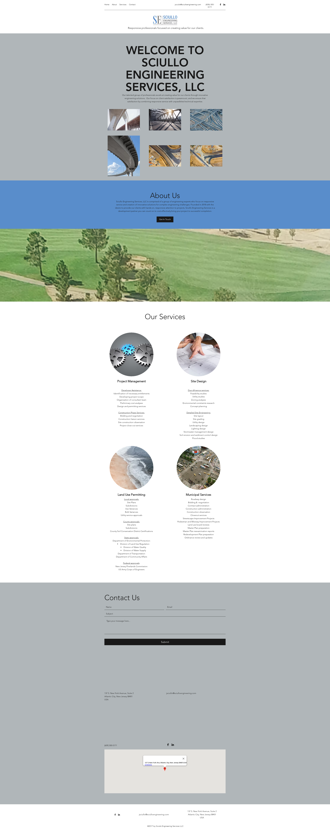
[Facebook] (220, 4)
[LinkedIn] (224, 4)
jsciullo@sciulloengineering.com (188, 4)
